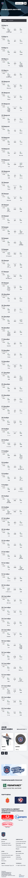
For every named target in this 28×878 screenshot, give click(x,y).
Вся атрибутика (20, 853)
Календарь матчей (20, 843)
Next (6, 753)
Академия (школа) (6, 857)
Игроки (3, 841)
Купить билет (19, 3)
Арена (3, 859)
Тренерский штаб (5, 843)
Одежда (18, 855)
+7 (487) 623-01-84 (20, 865)
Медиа (17, 848)
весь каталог (21, 729)
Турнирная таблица (6, 845)
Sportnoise (21, 876)
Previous (2, 753)
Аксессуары (19, 859)
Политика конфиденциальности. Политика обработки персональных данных (6, 873)
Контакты (3, 860)
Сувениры (18, 857)
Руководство (4, 853)
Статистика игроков (21, 841)
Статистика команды (21, 847)
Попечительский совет (7, 855)
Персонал (18, 845)
